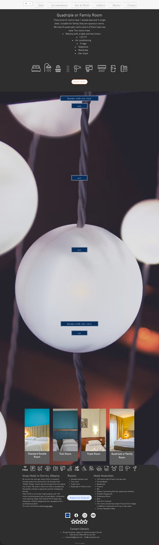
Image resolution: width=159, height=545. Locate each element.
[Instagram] (84, 515)
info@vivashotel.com (92, 537)
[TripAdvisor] (93, 515)
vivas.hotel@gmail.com (73, 537)
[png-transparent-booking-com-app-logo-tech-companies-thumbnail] (67, 515)
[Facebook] (76, 515)
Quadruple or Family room (81, 487)
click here (48, 506)
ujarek (82, 543)
